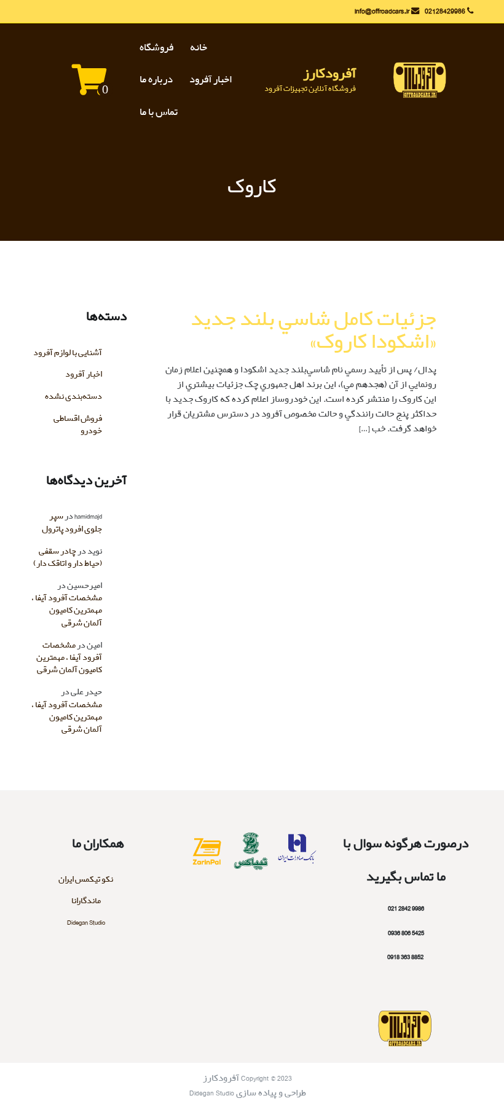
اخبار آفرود (210, 80)
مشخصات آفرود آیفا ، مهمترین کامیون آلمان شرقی (66, 610)
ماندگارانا (86, 901)
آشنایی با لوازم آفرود (67, 353)
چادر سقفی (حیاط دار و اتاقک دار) (67, 557)
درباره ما (156, 80)
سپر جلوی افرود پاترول (72, 522)
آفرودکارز (329, 74)
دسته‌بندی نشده (73, 397)
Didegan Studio (86, 922)
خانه (198, 48)
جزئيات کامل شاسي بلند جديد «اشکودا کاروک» (313, 330)
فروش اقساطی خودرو (77, 425)
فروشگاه (156, 48)
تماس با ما (159, 112)
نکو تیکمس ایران (85, 879)
